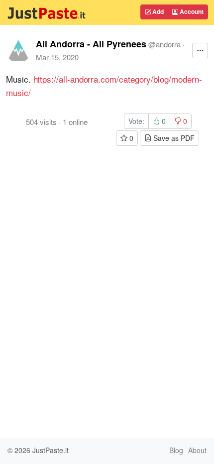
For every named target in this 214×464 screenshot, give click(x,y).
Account (191, 11)
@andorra (164, 44)
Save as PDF (173, 138)
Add (157, 11)
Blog (176, 450)
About (197, 450)
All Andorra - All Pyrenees (91, 43)
